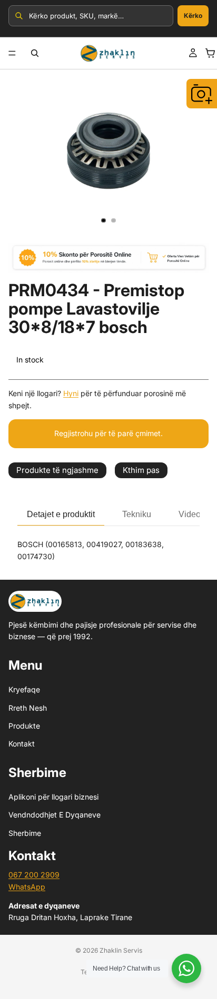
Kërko (193, 15)
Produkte (24, 725)
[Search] (34, 53)
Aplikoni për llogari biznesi (53, 796)
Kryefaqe (24, 689)
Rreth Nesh (27, 707)
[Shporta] (210, 53)
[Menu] (12, 53)
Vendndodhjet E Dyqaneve (54, 815)
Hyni (70, 393)
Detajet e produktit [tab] (61, 514)
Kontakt (21, 743)
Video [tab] (190, 514)
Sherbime (24, 833)
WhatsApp (26, 886)
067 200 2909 (34, 874)
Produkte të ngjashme (57, 470)
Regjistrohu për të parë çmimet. (108, 433)
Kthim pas (141, 470)
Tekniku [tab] (136, 514)
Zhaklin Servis (121, 950)
